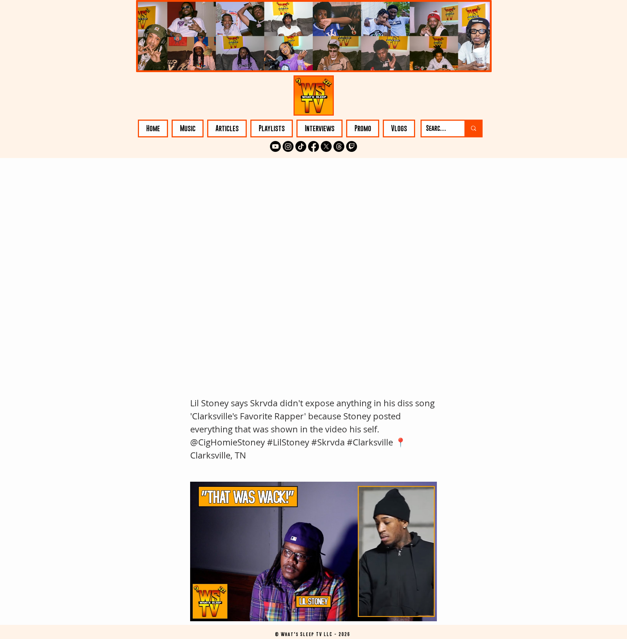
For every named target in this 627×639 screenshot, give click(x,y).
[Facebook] (313, 146)
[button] (188, 128)
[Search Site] (472, 128)
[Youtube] (275, 146)
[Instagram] (288, 146)
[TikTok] (300, 146)
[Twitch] (351, 146)
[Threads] (338, 146)
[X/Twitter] (326, 146)
